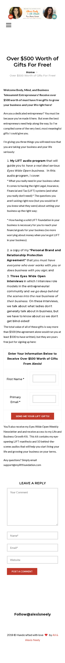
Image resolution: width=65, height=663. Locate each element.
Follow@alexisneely (32, 614)
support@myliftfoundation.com (22, 464)
